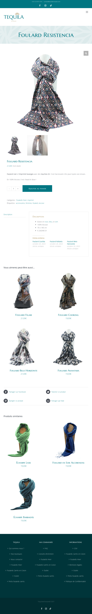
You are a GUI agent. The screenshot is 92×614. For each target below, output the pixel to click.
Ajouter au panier (37, 188)
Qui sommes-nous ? (16, 548)
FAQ (46, 548)
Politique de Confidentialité (76, 581)
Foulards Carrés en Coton (16, 570)
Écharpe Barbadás (24, 517)
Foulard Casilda (39, 241)
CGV (75, 548)
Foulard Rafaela (56, 241)
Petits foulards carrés (17, 581)
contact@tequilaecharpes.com (52, 1)
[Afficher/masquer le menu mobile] (87, 12)
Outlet (16, 576)
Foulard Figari (23, 314)
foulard (35, 203)
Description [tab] (8, 214)
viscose (41, 203)
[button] (86, 53)
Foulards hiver (21, 200)
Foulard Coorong (68, 314)
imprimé (31, 200)
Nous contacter (16, 559)
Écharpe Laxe (23, 462)
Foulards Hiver (16, 565)
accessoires (20, 203)
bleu (50, 222)
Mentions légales (75, 565)
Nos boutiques (16, 554)
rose (46, 222)
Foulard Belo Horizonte (72, 242)
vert (56, 222)
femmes (29, 203)
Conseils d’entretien (46, 554)
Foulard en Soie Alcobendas (68, 462)
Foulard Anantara (68, 370)
